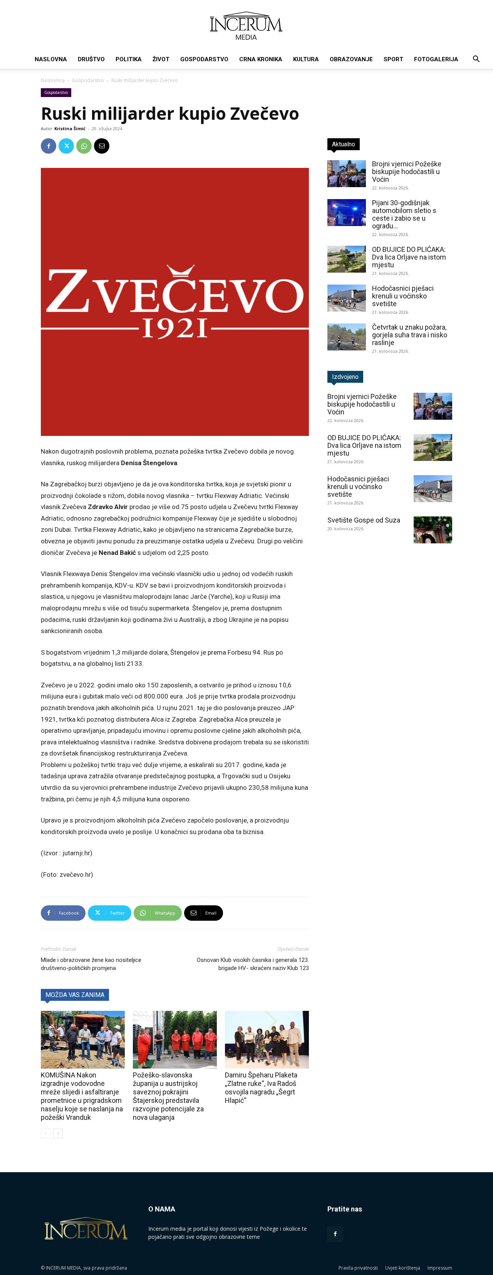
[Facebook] (48, 146)
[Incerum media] (246, 25)
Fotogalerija (436, 59)
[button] (476, 60)
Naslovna (51, 59)
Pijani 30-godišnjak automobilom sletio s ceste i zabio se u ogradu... (404, 214)
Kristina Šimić (70, 128)
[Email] (101, 146)
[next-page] (58, 1133)
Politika (129, 59)
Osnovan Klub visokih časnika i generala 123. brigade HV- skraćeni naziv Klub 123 (253, 964)
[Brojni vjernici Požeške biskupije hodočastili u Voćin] (346, 173)
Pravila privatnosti (358, 1268)
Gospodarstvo (204, 59)
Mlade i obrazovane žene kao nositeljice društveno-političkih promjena (91, 964)
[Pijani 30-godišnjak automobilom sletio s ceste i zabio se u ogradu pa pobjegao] (346, 212)
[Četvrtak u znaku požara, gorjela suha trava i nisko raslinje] (346, 336)
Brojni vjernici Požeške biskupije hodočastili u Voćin (406, 171)
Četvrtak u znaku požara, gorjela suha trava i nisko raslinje (409, 335)
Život (161, 59)
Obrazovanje (351, 59)
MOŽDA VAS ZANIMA (74, 995)
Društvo (91, 59)
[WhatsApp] (84, 146)
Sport (393, 59)
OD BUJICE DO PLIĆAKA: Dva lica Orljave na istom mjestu (409, 257)
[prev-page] (45, 1133)
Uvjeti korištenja (402, 1268)
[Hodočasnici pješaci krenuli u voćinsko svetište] (346, 298)
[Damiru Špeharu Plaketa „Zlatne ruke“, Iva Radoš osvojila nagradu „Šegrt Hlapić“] (267, 1040)
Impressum (440, 1268)
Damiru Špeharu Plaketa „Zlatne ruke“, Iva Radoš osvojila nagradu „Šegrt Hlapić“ (261, 1087)
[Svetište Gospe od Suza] (433, 529)
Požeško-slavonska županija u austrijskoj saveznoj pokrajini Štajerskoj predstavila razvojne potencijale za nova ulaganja (168, 1096)
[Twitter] (66, 146)
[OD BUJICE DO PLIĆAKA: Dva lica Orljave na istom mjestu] (346, 259)
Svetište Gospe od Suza (363, 520)
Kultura (306, 59)
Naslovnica (53, 80)
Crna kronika (260, 59)
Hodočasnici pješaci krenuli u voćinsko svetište (403, 296)
